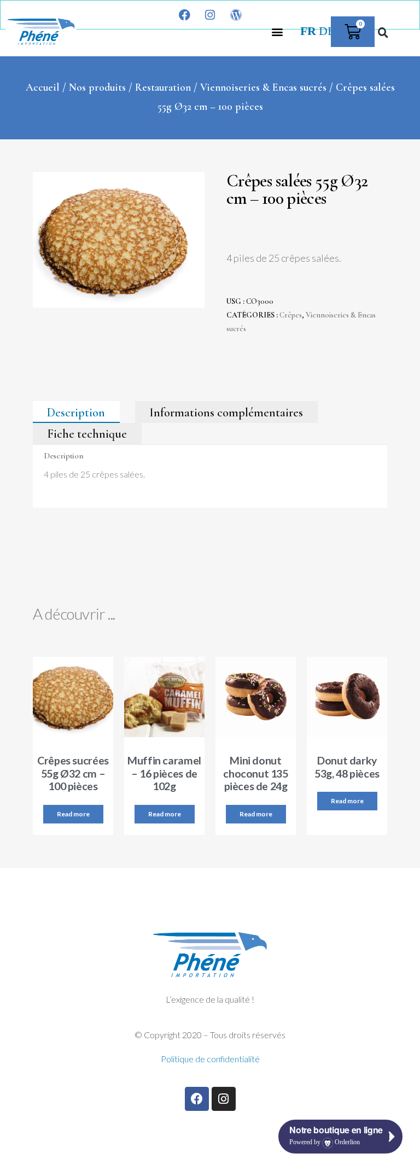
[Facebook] (184, 14)
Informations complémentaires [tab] (226, 412)
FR (308, 31)
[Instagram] (210, 14)
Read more (73, 814)
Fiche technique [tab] (87, 434)
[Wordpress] (235, 14)
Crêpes (290, 315)
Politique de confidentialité (210, 1059)
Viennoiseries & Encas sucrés (263, 87)
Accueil (43, 87)
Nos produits (97, 87)
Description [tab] (76, 412)
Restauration (163, 87)
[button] (278, 31)
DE (327, 31)
